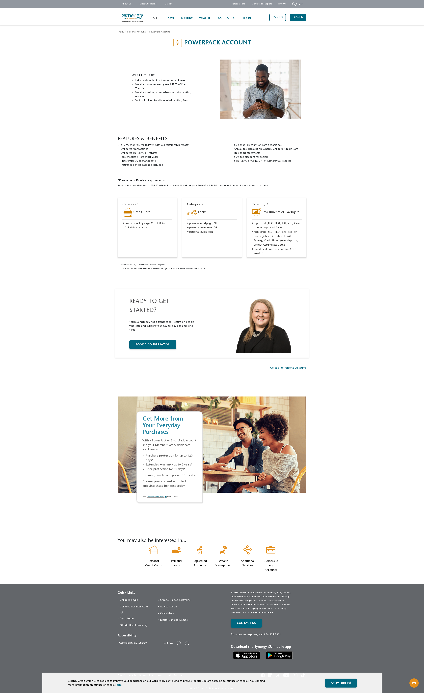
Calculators (167, 613)
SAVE (171, 18)
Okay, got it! (341, 683)
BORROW (187, 18)
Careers (169, 4)
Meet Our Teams (148, 4)
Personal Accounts (136, 32)
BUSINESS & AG (226, 18)
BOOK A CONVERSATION (152, 344)
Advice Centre (168, 606)
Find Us (282, 4)
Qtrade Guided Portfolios (175, 600)
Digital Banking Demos (174, 620)
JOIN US (278, 17)
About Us (126, 4)
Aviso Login (127, 618)
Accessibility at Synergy (133, 643)
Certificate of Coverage (157, 497)
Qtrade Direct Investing (134, 625)
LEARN (247, 18)
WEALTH (204, 18)
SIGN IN (298, 17)
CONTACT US (246, 623)
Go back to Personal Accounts (288, 368)
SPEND (157, 18)
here (118, 685)
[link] (247, 655)
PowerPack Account (159, 32)
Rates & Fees (239, 4)
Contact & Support (262, 4)
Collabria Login (129, 600)
